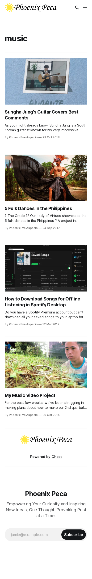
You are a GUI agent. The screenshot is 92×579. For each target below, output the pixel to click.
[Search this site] (77, 7)
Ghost (56, 456)
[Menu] (85, 7)
